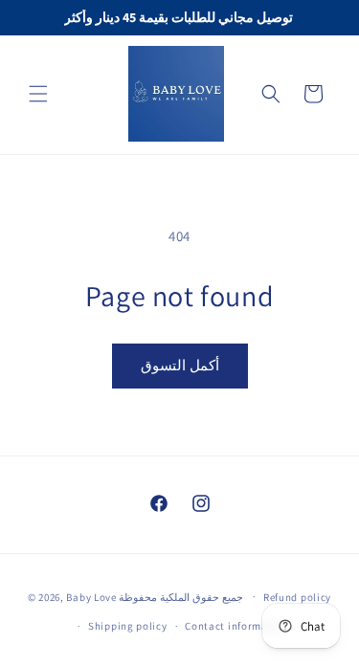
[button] (38, 94)
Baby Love (92, 596)
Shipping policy (128, 626)
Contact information (236, 626)
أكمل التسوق (180, 365)
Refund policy (297, 597)
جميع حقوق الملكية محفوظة (182, 596)
